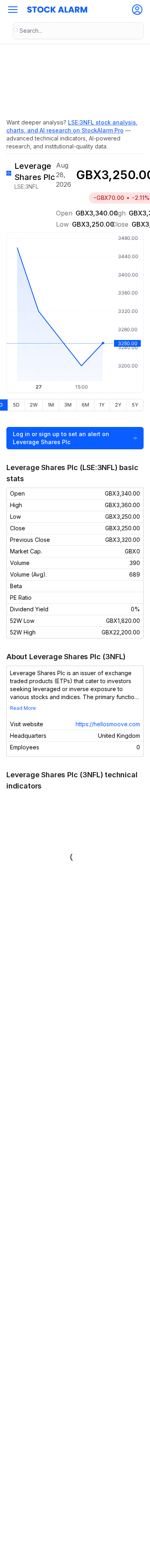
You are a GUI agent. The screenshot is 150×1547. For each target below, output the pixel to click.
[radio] (16, 405)
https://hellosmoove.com (108, 724)
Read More (23, 708)
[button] (12, 9)
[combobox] (78, 30)
